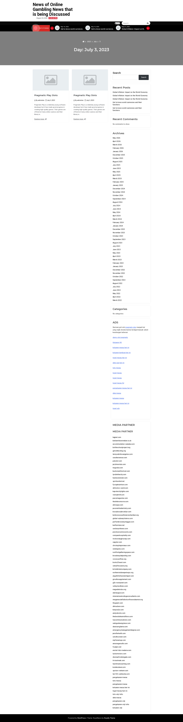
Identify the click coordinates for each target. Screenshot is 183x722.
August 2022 (117, 283)
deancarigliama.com (120, 627)
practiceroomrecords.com (122, 532)
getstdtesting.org (119, 451)
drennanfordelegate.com (122, 657)
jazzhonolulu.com (119, 464)
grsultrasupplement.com (122, 579)
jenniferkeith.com (119, 633)
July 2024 (116, 206)
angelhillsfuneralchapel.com (123, 576)
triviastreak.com (119, 660)
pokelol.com (117, 461)
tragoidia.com (118, 468)
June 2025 (117, 168)
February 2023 (118, 263)
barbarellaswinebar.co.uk (122, 441)
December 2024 (119, 189)
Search (117, 72)
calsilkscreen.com (119, 637)
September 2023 (119, 239)
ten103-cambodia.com (121, 674)
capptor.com (117, 542)
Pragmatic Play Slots (46, 95)
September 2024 (119, 199)
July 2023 (116, 246)
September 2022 (119, 280)
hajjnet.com (117, 437)
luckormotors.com (119, 654)
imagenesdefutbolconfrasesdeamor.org (128, 600)
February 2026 (118, 148)
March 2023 (117, 260)
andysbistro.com (119, 613)
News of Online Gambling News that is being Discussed (53, 9)
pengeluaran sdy (119, 701)
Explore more (39, 119)
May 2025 (116, 172)
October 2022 (118, 277)
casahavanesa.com (120, 458)
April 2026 (117, 141)
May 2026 (116, 138)
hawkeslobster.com (120, 478)
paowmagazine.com (120, 498)
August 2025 (117, 162)
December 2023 (119, 229)
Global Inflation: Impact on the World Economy (130, 92)
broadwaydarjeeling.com (122, 556)
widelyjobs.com (119, 549)
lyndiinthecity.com (119, 474)
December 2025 (119, 155)
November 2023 (119, 233)
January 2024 (118, 226)
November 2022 (119, 273)
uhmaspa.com (118, 505)
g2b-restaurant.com (120, 583)
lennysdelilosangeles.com (123, 454)
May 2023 (116, 253)
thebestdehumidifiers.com (123, 616)
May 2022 (116, 293)
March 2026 (117, 145)
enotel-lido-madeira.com (122, 650)
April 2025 (117, 175)
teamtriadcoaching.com (121, 664)
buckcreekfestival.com (121, 471)
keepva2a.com (118, 610)
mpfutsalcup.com (119, 640)
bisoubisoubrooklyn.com (122, 512)
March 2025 (117, 179)
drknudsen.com (118, 606)
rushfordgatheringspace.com (123, 552)
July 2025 (116, 165)
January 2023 (118, 266)
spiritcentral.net (118, 481)
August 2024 (117, 202)
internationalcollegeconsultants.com (126, 596)
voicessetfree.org (119, 559)
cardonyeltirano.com (120, 529)
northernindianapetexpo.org (123, 573)
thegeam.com (118, 603)
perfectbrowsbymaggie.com (123, 522)
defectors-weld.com (120, 488)
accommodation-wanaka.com (124, 444)
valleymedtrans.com (120, 586)
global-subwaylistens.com (123, 518)
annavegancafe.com (120, 644)
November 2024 (119, 192)
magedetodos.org (119, 589)
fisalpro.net (117, 647)
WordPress (81, 718)
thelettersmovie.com (120, 502)
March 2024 (117, 219)
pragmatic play (130, 327)
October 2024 (118, 195)
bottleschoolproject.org (121, 447)
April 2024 (117, 216)
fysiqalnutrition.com (120, 485)
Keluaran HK (117, 343)
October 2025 (118, 158)
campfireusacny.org (120, 566)
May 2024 (116, 212)
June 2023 (117, 250)
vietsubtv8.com (118, 495)
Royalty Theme (109, 718)
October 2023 (118, 236)
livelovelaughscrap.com (121, 539)
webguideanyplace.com (121, 623)
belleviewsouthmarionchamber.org (126, 515)
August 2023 (117, 243)
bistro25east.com (119, 562)
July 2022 (116, 287)
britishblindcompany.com (122, 569)
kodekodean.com (119, 667)
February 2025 (118, 182)
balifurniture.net (118, 525)
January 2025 (118, 185)
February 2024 (118, 222)
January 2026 (118, 151)
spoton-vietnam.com (120, 671)
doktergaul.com (118, 593)
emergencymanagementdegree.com (126, 630)
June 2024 (117, 209)
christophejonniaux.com (121, 545)
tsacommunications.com (122, 620)
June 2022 (117, 290)
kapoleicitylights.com (121, 491)
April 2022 (117, 297)
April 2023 (117, 256)
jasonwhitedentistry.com (122, 508)
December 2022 (119, 270)
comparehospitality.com (122, 535)
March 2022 (117, 300)
